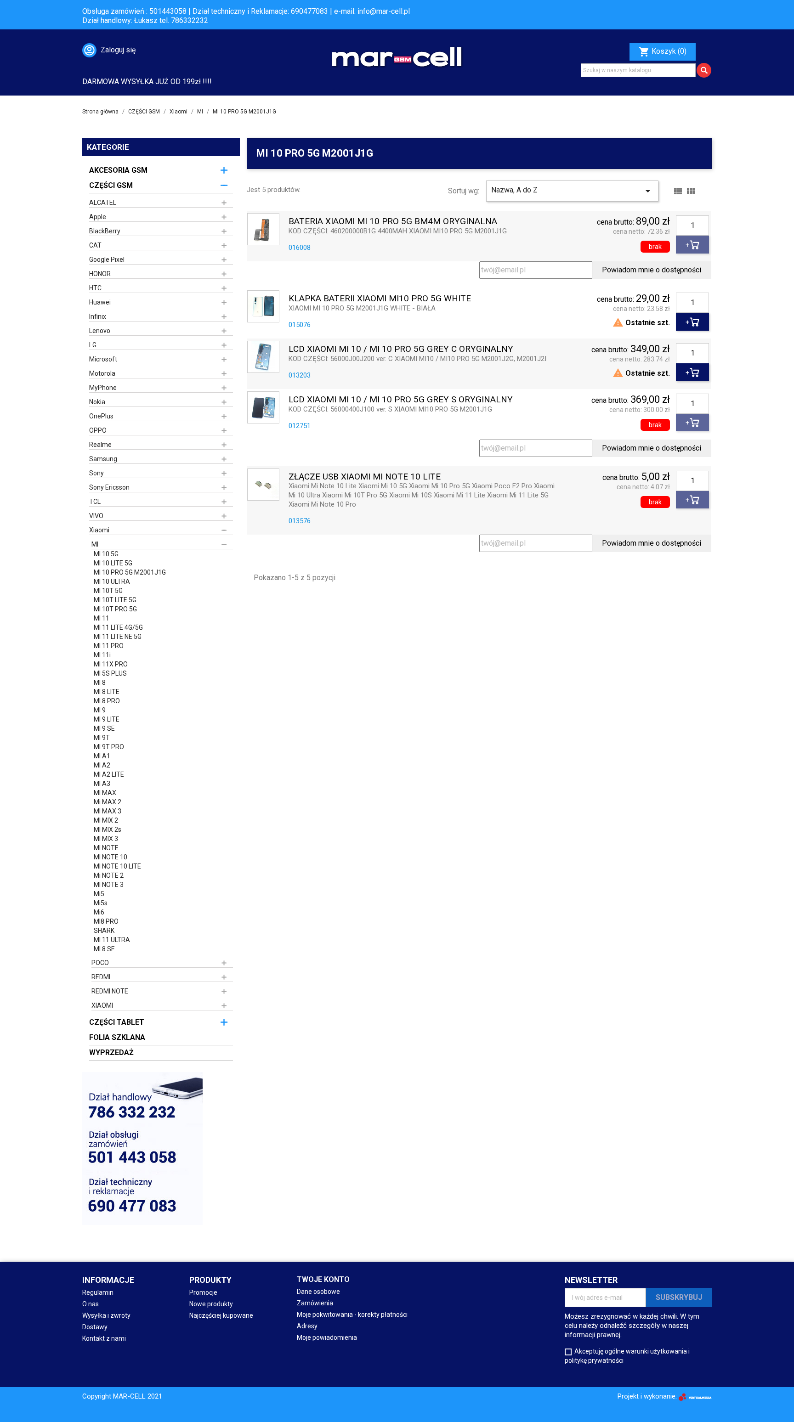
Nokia (97, 402)
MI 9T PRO (109, 746)
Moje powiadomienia (327, 1337)
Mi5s (101, 903)
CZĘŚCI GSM (111, 185)
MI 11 (101, 618)
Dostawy (95, 1327)
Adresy (307, 1326)
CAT (95, 245)
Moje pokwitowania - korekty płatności (352, 1314)
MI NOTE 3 (109, 884)
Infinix (97, 316)
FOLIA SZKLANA (117, 1037)
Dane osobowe (318, 1291)
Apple (97, 216)
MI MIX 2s (107, 829)
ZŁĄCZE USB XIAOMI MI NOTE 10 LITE (365, 477)
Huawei (100, 302)
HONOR (100, 273)
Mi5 (99, 893)
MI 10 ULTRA (112, 581)
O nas (90, 1304)
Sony (96, 473)
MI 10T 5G (108, 590)
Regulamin (97, 1292)
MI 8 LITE (106, 691)
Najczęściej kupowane (221, 1315)
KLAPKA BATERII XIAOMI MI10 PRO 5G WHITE (380, 299)
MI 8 (100, 682)
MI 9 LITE (106, 719)
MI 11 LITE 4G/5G (118, 627)
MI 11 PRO (109, 645)
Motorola (102, 373)
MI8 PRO (106, 921)
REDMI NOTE (109, 991)
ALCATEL (102, 202)
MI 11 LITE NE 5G (118, 636)
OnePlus (101, 416)
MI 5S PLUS (110, 673)
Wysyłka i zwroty (106, 1315)
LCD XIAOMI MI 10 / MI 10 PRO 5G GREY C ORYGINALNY (401, 349)
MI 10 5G (106, 554)
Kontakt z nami (104, 1338)
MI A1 (102, 756)
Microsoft (103, 359)
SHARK (104, 930)
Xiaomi (99, 530)
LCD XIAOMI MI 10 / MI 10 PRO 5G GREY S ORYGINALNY (401, 400)
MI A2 (102, 765)
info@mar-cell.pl (383, 11)
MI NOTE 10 (110, 857)
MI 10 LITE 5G (113, 563)
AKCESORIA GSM (118, 170)
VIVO (96, 515)
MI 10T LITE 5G (115, 600)
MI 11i (102, 655)
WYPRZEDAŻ (111, 1052)
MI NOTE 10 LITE (117, 866)
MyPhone (103, 387)
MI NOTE (106, 848)
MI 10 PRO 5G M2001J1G (130, 572)
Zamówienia (315, 1303)
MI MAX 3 (107, 811)
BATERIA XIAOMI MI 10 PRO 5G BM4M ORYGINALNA (393, 221)
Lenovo (99, 330)
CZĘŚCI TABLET (116, 1022)
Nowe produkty (211, 1304)
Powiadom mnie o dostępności (651, 269)
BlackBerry (104, 231)
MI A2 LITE (109, 774)
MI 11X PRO (111, 664)
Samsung (103, 459)
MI (94, 544)
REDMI (100, 977)
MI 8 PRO (107, 701)
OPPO (98, 430)
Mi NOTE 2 (109, 875)
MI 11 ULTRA (112, 939)
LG (92, 345)
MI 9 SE (104, 728)
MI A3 (102, 783)
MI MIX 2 (106, 820)
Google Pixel (107, 259)
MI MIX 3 (106, 838)
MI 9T (102, 737)
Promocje (203, 1292)
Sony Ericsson (109, 487)
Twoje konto (323, 1279)
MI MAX (105, 792)
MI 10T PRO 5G (115, 609)
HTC (95, 288)
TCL (95, 501)
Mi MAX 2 (107, 802)
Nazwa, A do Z (572, 191)
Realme (100, 444)
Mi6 (99, 912)
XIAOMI (102, 1005)
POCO (100, 962)
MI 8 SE (104, 949)
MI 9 (100, 710)
